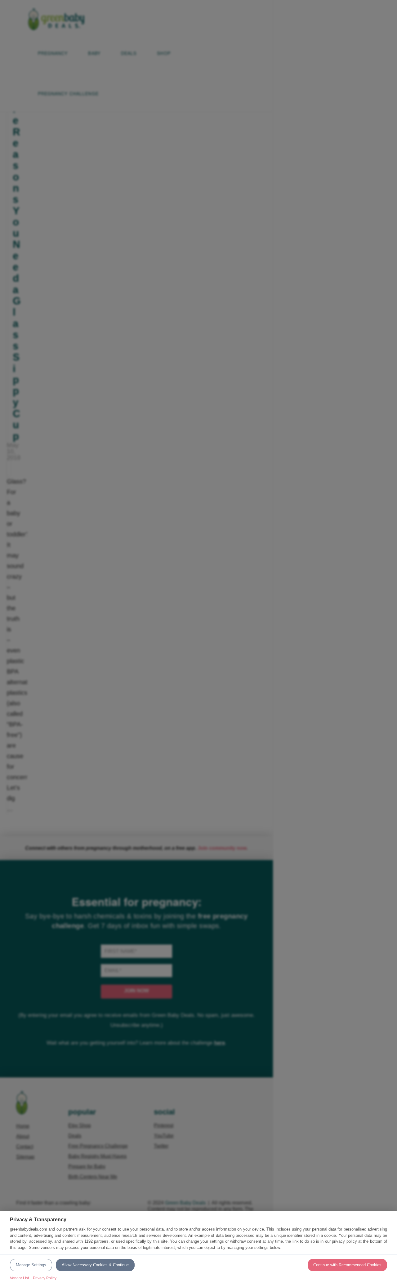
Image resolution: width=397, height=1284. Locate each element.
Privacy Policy (44, 1278)
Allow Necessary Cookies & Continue (95, 1265)
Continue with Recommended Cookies (347, 1265)
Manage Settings (31, 1265)
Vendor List (19, 1278)
